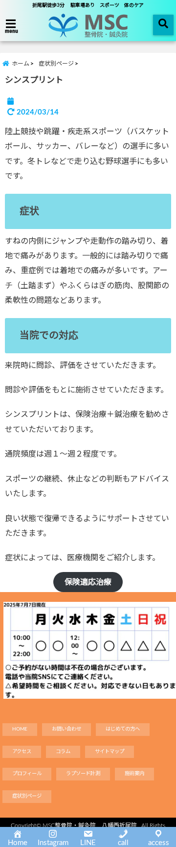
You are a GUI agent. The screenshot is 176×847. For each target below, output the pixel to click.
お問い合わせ (66, 729)
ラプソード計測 (83, 773)
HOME (19, 729)
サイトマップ (109, 751)
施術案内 (134, 773)
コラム (63, 751)
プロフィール (27, 773)
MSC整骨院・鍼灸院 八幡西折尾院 (90, 825)
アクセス (21, 751)
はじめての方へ (123, 729)
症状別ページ (27, 796)
